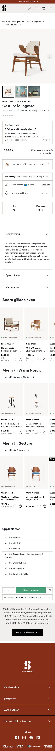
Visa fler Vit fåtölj (13, 543)
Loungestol (36, 21)
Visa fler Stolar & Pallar (15, 563)
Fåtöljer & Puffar (20, 21)
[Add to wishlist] (14, 360)
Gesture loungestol (12, 25)
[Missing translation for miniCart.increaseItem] (13, 590)
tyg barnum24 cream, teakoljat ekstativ (22, 597)
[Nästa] (50, 57)
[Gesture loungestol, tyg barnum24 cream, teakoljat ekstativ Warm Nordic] (27, 56)
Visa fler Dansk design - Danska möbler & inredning (24, 555)
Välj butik (46, 193)
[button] (7, 115)
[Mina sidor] (29, 8)
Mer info (46, 184)
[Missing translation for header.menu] (50, 8)
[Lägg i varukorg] (20, 360)
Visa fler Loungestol (14, 568)
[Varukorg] (43, 8)
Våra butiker (11, 709)
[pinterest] (31, 737)
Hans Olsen (7, 102)
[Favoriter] (36, 8)
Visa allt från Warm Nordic (17, 377)
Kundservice (11, 687)
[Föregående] (5, 57)
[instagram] (24, 737)
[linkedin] (38, 737)
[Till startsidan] (4, 8)
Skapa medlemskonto (27, 632)
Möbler (6, 21)
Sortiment (10, 698)
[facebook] (17, 737)
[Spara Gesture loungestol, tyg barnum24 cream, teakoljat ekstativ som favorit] (50, 590)
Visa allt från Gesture (15, 450)
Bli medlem (46, 138)
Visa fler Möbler (12, 537)
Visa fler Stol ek (12, 549)
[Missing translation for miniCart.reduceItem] (4, 590)
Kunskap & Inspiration (17, 721)
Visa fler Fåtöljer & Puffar (17, 574)
